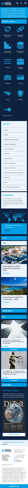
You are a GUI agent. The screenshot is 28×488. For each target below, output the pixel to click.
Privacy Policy (5, 458)
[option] (14, 227)
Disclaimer (4, 457)
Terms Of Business (6, 456)
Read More (14, 349)
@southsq (18, 460)
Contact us (14, 486)
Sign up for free (14, 434)
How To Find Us (5, 455)
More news (7, 385)
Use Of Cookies (5, 460)
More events (8, 311)
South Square (19, 461)
